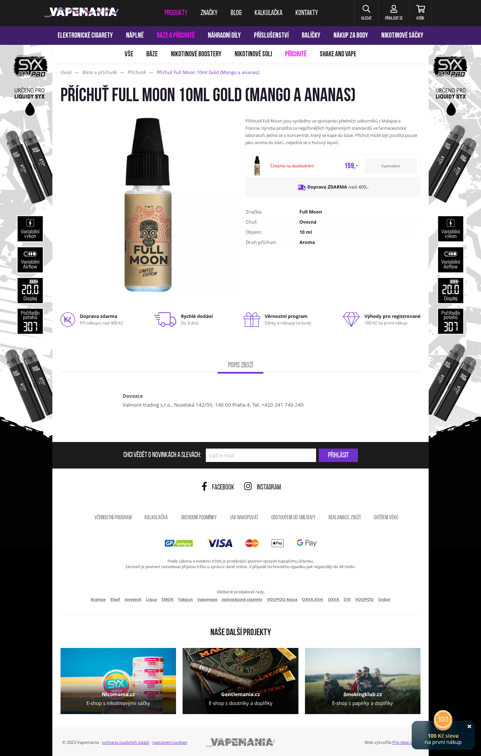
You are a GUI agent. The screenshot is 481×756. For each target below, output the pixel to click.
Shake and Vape (338, 54)
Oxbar (384, 599)
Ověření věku (386, 518)
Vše (129, 54)
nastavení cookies (169, 742)
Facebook (223, 487)
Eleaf (115, 599)
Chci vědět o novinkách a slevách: (162, 455)
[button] (366, 13)
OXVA (333, 599)
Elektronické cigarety (85, 36)
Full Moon (310, 212)
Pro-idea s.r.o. (405, 742)
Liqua (151, 599)
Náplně (135, 36)
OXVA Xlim (312, 599)
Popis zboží (240, 365)
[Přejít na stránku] (26, 310)
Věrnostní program (113, 518)
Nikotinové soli (253, 54)
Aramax (98, 599)
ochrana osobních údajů (125, 742)
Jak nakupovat (244, 518)
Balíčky (311, 36)
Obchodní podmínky (199, 518)
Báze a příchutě (176, 36)
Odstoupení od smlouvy (293, 518)
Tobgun (185, 599)
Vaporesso (207, 599)
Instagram (269, 487)
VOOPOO (364, 599)
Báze (152, 54)
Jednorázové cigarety (242, 599)
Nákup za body (350, 36)
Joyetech (133, 599)
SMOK (167, 599)
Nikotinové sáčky (402, 36)
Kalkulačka (156, 518)
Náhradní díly (224, 36)
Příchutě (296, 54)
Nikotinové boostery (196, 54)
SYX (347, 599)
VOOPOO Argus (282, 599)
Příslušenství (271, 36)
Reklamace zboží (345, 518)
